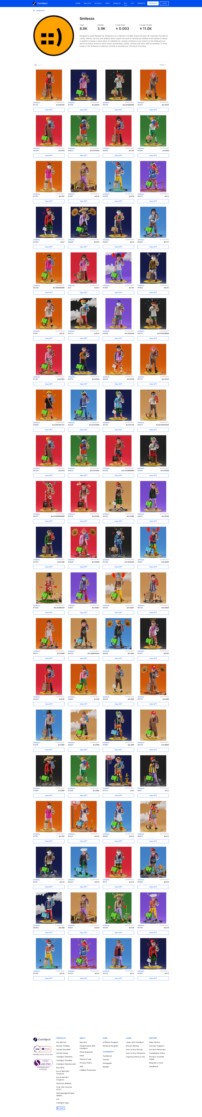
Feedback (153, 1066)
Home (78, 3)
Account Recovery (157, 1049)
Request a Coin (156, 1063)
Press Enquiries (86, 1052)
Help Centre (154, 1042)
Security (83, 1042)
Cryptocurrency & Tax (135, 1057)
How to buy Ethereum (135, 1053)
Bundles (117, 3)
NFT (125, 3)
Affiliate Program (110, 1042)
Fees (82, 1055)
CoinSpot (42, 3)
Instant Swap (62, 1053)
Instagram (107, 1063)
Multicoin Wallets (63, 1083)
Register (153, 3)
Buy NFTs (60, 1067)
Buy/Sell (98, 3)
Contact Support (156, 1046)
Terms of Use (85, 1059)
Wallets (87, 3)
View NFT (49, 110)
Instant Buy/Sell (63, 1049)
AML (81, 1066)
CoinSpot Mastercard (66, 1064)
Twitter (106, 1059)
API (57, 1099)
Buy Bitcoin (61, 1042)
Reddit (106, 1067)
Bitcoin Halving (132, 1046)
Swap (107, 3)
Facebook (107, 1056)
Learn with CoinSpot (135, 1042)
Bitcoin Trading (62, 1046)
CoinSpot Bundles (64, 1060)
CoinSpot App (62, 1103)
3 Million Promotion (88, 1070)
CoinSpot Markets (64, 1057)
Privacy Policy (86, 1063)
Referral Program (110, 1046)
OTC (132, 3)
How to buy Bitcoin (134, 1049)
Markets (141, 3)
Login (164, 3)
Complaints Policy (157, 1053)
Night (61, 1108)
